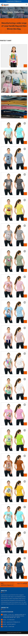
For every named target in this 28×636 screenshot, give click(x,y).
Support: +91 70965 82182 (22, 583)
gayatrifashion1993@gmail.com (14, 1)
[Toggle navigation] (26, 4)
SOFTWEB (19, 632)
